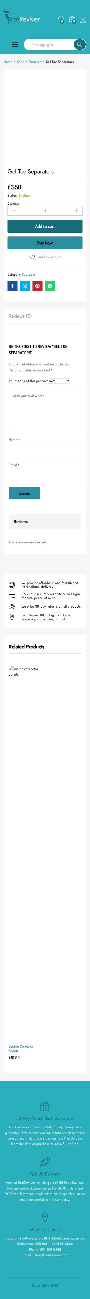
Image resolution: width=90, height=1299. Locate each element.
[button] (13, 1036)
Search (80, 44)
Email (14, 465)
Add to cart (45, 226)
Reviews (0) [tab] (20, 315)
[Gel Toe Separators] (13, 286)
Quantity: (13, 203)
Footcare (28, 274)
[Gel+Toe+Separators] (25, 286)
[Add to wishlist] (36, 1036)
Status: (13, 195)
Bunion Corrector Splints (21, 1048)
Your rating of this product (28, 381)
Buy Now (45, 242)
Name (14, 439)
